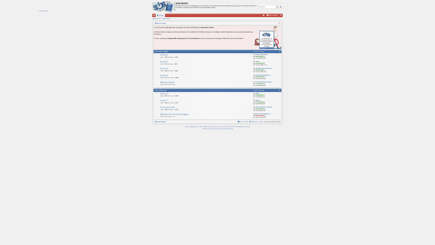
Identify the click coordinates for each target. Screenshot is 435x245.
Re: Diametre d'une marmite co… (263, 68)
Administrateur (259, 115)
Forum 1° (164, 100)
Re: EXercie (256, 100)
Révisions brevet (167, 82)
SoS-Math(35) (259, 56)
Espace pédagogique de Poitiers (193, 126)
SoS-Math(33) (259, 76)
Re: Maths (256, 93)
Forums (161, 15)
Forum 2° (164, 93)
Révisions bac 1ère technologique (174, 114)
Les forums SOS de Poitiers (223, 126)
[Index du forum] (164, 7)
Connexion (167, 18)
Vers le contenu (43, 11)
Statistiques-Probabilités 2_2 (261, 114)
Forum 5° (164, 61)
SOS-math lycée (161, 90)
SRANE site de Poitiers (209, 126)
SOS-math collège (161, 51)
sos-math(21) (259, 83)
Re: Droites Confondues (260, 54)
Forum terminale (167, 107)
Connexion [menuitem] (281, 16)
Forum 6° (164, 55)
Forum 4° (164, 68)
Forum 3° (164, 75)
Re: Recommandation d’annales (262, 107)
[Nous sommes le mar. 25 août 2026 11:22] (279, 23)
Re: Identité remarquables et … (262, 75)
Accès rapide (154, 16)
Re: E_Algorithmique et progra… (263, 82)
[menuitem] (263, 15)
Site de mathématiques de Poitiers (241, 126)
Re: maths (256, 61)
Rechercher (157, 18)
